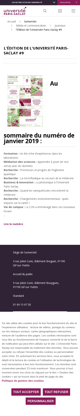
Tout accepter (26, 392)
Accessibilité (65, 2)
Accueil (11, 21)
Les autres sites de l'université (27, 2)
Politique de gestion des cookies (23, 380)
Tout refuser (56, 392)
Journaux (60, 25)
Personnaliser (41, 401)
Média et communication (31, 25)
